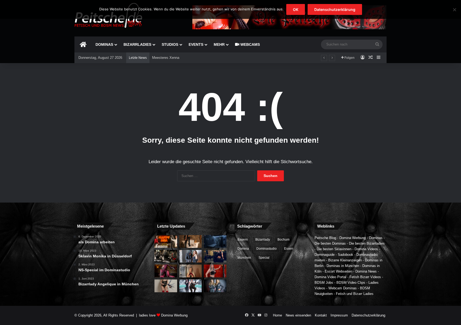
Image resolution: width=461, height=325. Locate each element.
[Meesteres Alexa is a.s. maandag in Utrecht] (215, 271)
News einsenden (298, 315)
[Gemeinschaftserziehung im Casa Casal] (215, 285)
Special (264, 258)
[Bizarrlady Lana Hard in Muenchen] (190, 241)
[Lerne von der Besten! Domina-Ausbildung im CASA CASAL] (165, 256)
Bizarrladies (137, 44)
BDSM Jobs (324, 283)
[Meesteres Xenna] (190, 271)
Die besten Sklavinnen (334, 249)
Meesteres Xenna (165, 58)
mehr (219, 44)
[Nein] (454, 9)
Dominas (104, 44)
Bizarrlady (262, 239)
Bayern (242, 239)
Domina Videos (366, 249)
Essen (288, 248)
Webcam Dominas (342, 288)
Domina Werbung (352, 238)
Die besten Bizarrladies (367, 243)
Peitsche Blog (325, 238)
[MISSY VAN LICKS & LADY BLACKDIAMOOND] (190, 285)
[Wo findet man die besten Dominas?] (165, 241)
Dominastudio (266, 248)
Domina (243, 248)
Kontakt (321, 315)
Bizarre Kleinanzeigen (345, 260)
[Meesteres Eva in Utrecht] (165, 285)
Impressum (339, 315)
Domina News (366, 271)
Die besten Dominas (330, 243)
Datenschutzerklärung (368, 315)
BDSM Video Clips (350, 283)
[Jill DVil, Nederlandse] (215, 256)
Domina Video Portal (330, 277)
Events (196, 44)
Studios (170, 44)
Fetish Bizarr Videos (365, 277)
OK (295, 9)
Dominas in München (343, 266)
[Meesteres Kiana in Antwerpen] (165, 271)
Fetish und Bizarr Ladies (354, 294)
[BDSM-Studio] (215, 241)
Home (277, 315)
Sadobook (345, 255)
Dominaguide (325, 255)
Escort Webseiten (338, 271)
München (244, 258)
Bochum (283, 239)
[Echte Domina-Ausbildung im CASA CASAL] (190, 256)
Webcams (249, 44)
